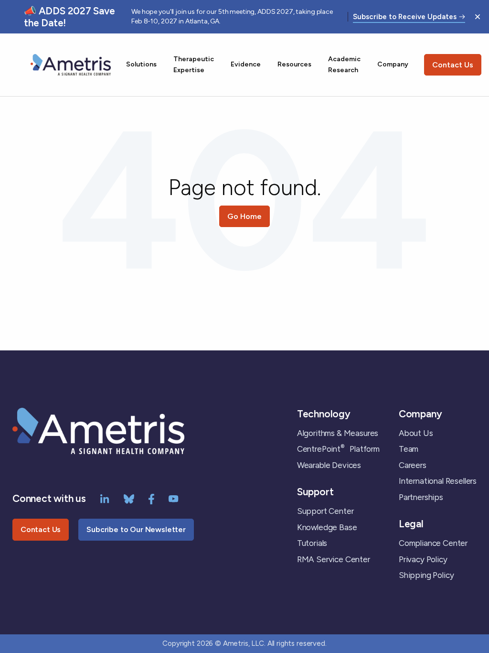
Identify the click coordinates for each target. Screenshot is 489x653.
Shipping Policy (426, 575)
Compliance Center (433, 543)
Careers (412, 465)
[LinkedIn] (104, 498)
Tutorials (312, 543)
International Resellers (438, 481)
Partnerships (421, 497)
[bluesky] (129, 498)
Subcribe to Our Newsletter (136, 529)
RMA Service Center (333, 559)
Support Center (325, 511)
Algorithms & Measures (337, 433)
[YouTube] (174, 498)
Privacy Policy (423, 559)
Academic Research (344, 64)
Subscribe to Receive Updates (405, 17)
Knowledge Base (327, 527)
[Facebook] (151, 498)
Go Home (244, 216)
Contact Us (452, 64)
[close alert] (477, 17)
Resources (294, 64)
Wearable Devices (329, 465)
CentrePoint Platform (338, 449)
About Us (416, 433)
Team (408, 449)
